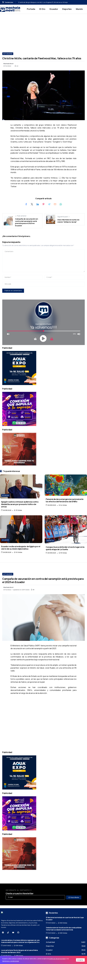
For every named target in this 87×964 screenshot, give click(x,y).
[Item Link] (21, 486)
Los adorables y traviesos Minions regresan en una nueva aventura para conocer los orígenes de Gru (20, 941)
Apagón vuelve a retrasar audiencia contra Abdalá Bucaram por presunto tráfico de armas (19, 504)
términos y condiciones (10, 961)
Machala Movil (8, 64)
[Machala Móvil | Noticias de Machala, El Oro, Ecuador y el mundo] (10, 9)
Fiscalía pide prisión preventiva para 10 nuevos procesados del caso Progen (44, 2)
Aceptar (80, 960)
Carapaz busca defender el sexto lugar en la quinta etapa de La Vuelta (65, 548)
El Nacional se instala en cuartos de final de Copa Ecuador (65, 918)
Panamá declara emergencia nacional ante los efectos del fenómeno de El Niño (64, 500)
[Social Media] (3, 932)
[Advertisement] (43, 31)
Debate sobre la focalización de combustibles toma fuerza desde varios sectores (63, 928)
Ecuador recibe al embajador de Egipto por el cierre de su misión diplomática (20, 547)
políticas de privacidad (57, 959)
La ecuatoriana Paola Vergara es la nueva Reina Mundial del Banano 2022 (19, 951)
